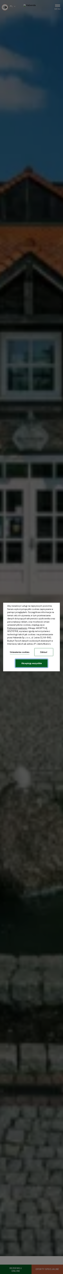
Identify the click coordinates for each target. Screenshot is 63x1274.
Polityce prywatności (17, 628)
